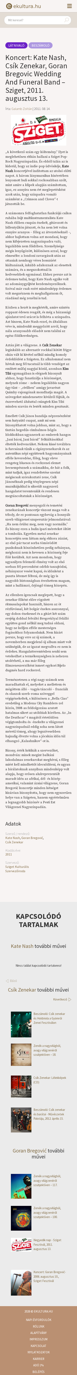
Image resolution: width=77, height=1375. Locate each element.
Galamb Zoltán (21, 108)
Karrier (38, 1359)
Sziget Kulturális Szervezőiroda (17, 869)
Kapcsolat (38, 1346)
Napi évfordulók (38, 1320)
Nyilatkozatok (39, 1352)
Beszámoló (40, 45)
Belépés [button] (38, 1372)
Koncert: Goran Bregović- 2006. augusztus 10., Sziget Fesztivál (49, 1276)
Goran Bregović (32, 838)
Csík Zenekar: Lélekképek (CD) (49, 1080)
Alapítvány (38, 1333)
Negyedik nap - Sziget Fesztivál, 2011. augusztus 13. (47, 1244)
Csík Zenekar (14, 842)
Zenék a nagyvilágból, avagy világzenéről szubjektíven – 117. (47, 1180)
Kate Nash (12, 838)
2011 (8, 854)
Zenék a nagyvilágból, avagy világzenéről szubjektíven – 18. (47, 1050)
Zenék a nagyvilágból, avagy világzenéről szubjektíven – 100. (47, 1212)
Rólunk (38, 1326)
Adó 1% (38, 1365)
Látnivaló (16, 45)
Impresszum (38, 1339)
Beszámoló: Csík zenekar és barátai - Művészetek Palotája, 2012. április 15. (49, 1114)
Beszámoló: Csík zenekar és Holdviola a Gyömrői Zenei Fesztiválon (49, 1018)
